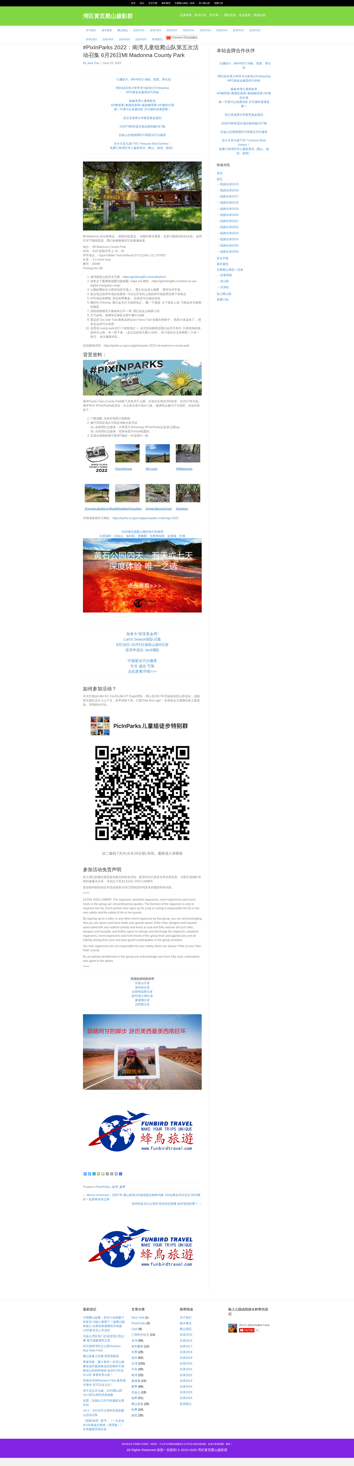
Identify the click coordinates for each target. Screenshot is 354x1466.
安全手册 (152, 3)
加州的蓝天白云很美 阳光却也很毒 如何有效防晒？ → (167, 1203)
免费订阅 (218, 3)
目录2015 (138, 30)
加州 (134, 1357)
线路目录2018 (229, 202)
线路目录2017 (229, 196)
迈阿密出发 (142, 1004)
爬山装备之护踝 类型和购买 (101, 1356)
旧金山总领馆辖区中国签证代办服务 (142, 135)
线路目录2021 (229, 221)
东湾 (134, 1340)
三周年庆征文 (140, 1334)
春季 (134, 1398)
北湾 (134, 1363)
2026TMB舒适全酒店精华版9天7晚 (142, 126)
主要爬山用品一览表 (185, 3)
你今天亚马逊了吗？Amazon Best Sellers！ (142, 143)
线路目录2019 (229, 208)
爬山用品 (122, 30)
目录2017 (172, 30)
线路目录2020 (229, 214)
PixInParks (103, 1186)
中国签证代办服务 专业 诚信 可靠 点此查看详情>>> (142, 666)
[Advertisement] (244, 364)
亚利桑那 (137, 1346)
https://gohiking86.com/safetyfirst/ (144, 276)
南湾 (115, 1186)
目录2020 (221, 30)
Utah (134, 1329)
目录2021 (238, 30)
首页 (133, 3)
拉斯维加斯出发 (142, 991)
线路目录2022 (229, 227)
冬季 (134, 1352)
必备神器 (226, 275)
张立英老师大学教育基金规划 (142, 118)
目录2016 (155, 30)
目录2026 (141, 39)
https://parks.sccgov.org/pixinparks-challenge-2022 (145, 518)
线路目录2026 (229, 251)
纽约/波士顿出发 (142, 995)
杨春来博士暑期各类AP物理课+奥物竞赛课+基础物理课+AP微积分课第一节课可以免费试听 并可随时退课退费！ (142, 105)
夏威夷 (135, 1380)
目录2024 (107, 39)
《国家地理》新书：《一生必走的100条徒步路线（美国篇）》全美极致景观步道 (103, 1425)
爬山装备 (137, 1403)
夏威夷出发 (142, 1000)
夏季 (122, 1186)
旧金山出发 (142, 983)
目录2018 (188, 30)
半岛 (134, 1369)
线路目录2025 (229, 245)
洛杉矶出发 (142, 987)
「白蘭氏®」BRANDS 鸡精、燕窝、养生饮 (142, 79)
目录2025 (124, 39)
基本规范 (166, 3)
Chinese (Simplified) (184, 37)
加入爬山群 (204, 3)
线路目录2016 (229, 190)
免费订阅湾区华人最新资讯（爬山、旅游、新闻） (142, 147)
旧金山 (135, 1392)
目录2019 (205, 30)
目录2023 (91, 39)
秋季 (134, 1409)
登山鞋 (224, 281)
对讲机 (224, 287)
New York (137, 1317)
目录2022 (255, 30)
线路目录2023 (229, 233)
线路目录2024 (229, 239)
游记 (142, 3)
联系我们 (157, 39)
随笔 (134, 1415)
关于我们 (91, 30)
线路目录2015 (229, 184)
